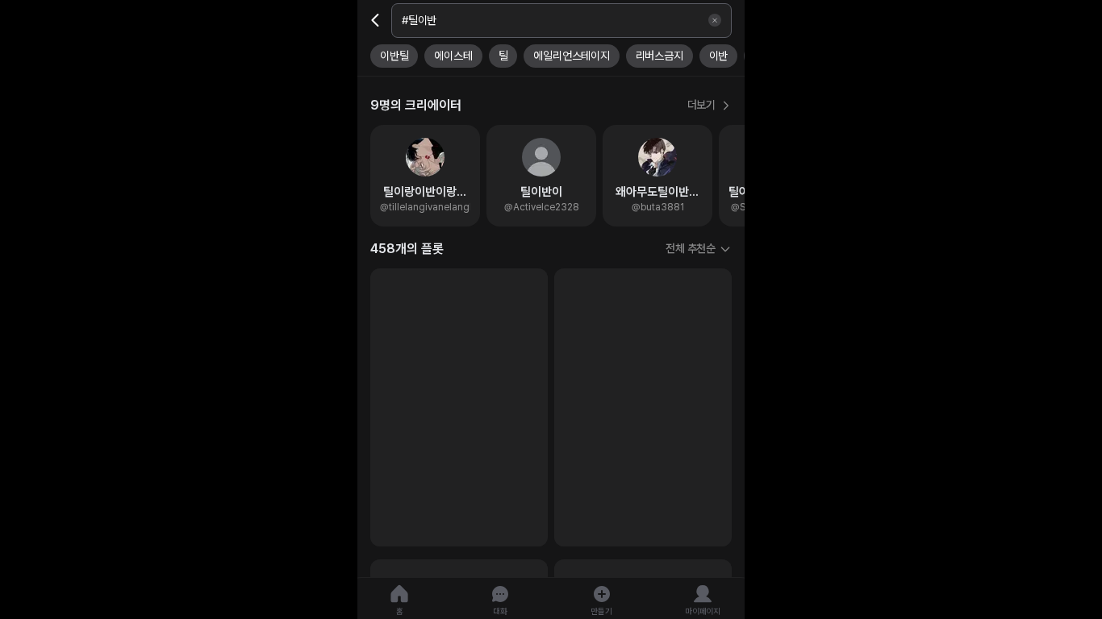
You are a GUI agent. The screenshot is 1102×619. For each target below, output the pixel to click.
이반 (718, 55)
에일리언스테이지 (571, 55)
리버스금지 (659, 55)
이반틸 (394, 55)
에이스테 (453, 55)
